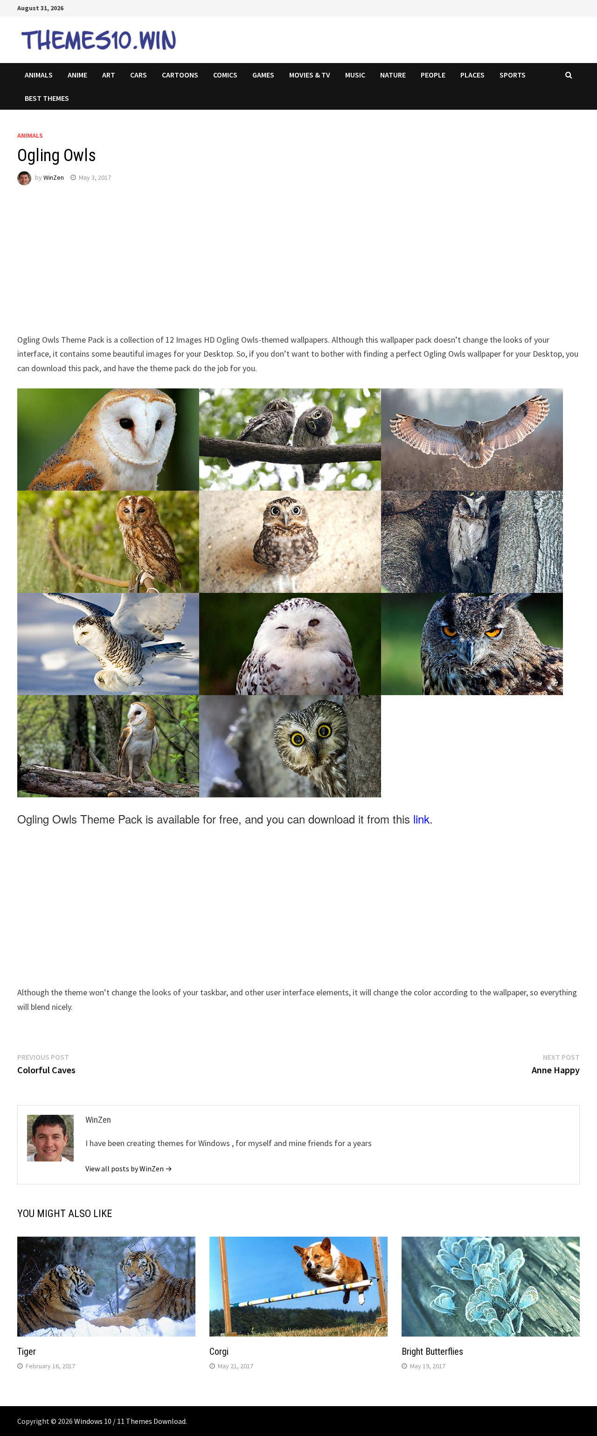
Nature (393, 74)
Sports (513, 74)
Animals (39, 74)
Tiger (26, 1351)
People (433, 74)
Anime (77, 74)
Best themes (47, 98)
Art (108, 74)
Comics (225, 74)
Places (472, 74)
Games (263, 74)
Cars (138, 74)
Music (355, 74)
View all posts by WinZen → (128, 1168)
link (421, 818)
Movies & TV (309, 74)
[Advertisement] (297, 267)
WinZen (53, 177)
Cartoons (180, 74)
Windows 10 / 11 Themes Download (130, 1421)
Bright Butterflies (432, 1351)
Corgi (219, 1351)
